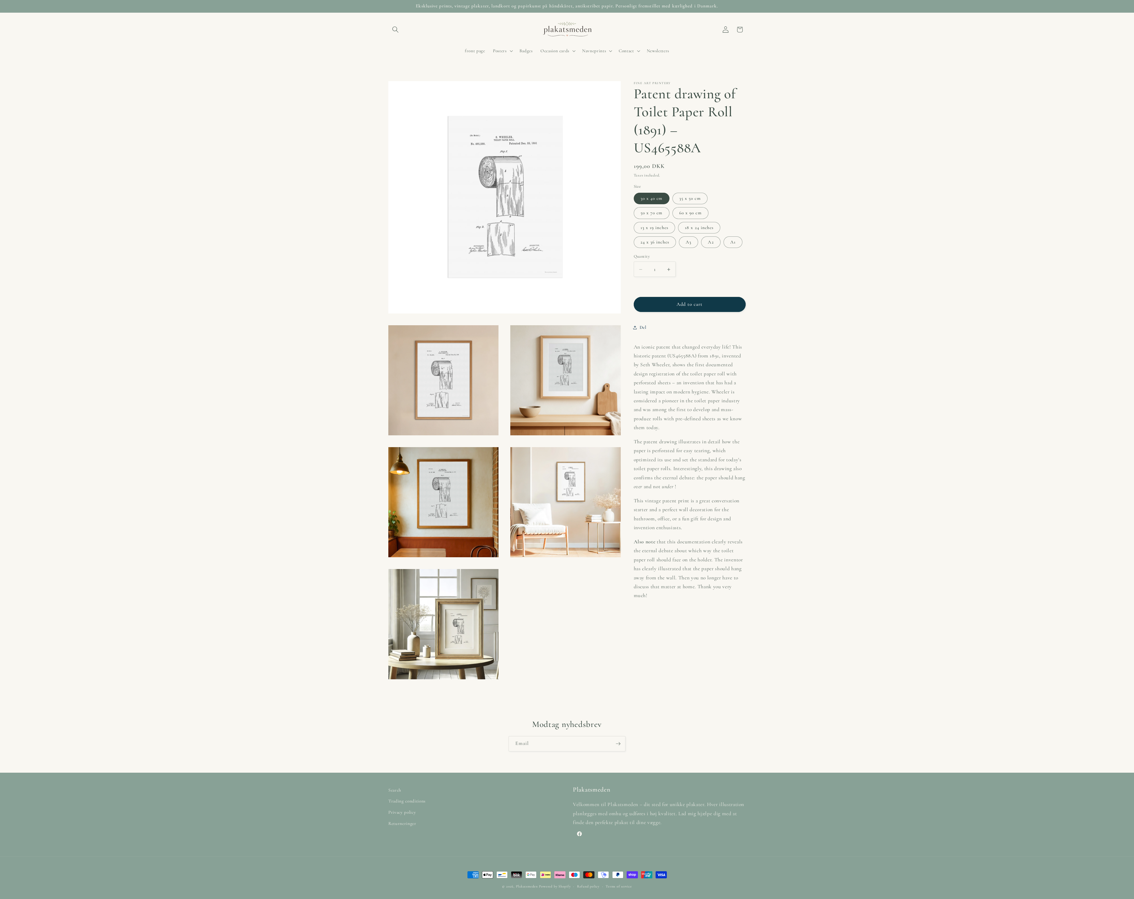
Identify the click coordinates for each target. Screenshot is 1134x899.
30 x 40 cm (652, 198)
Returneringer (402, 823)
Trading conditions (407, 801)
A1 (733, 242)
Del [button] (643, 327)
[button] (395, 29)
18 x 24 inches (699, 227)
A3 (688, 242)
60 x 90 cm (690, 213)
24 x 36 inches (655, 242)
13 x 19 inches (654, 227)
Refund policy (588, 886)
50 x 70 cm (652, 213)
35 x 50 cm (690, 198)
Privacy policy (402, 812)
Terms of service (619, 886)
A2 (710, 242)
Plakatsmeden (527, 886)
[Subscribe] (618, 743)
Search (394, 790)
